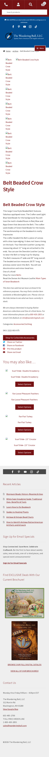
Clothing (28, 324)
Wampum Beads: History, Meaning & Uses (24, 494)
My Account (18, 4)
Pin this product (14, 348)
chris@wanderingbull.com (33, 317)
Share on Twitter (14, 342)
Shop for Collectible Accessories (20, 337)
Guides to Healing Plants (17, 512)
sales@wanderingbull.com (15, 725)
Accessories (19, 324)
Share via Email (14, 352)
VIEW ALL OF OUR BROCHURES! (25, 671)
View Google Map (10, 709)
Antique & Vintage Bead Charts (20, 517)
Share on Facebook (15, 345)
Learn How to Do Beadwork (18, 507)
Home (8, 51)
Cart (41, 2)
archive (15, 51)
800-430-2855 (36, 314)
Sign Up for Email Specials (15, 563)
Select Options (24, 384)
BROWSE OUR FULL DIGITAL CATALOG (24, 664)
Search (31, 4)
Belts (18, 275)
